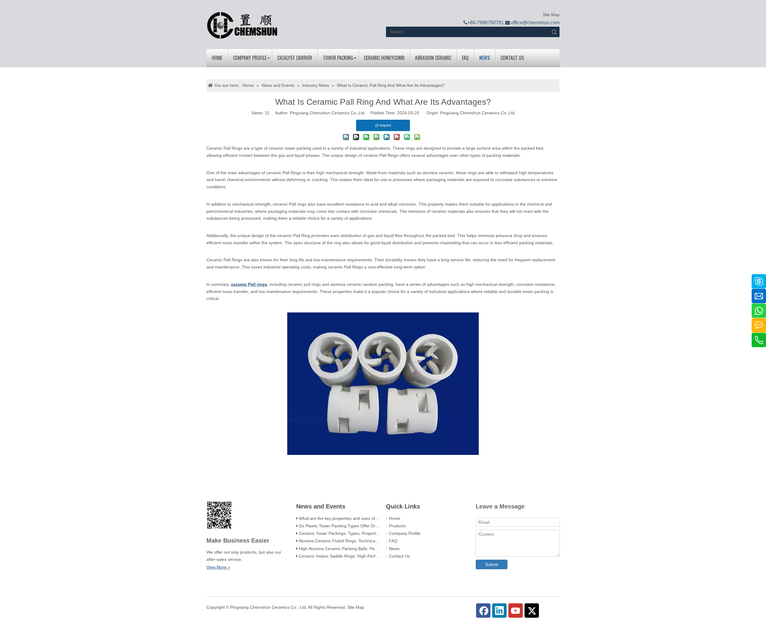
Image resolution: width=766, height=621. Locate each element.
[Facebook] (483, 610)
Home (217, 57)
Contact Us (512, 57)
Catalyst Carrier (294, 57)
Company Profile (250, 57)
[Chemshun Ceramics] (242, 25)
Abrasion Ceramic (433, 57)
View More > (218, 567)
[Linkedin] (499, 610)
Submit (491, 564)
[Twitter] (532, 610)
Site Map (551, 14)
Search (554, 32)
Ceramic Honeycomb (384, 57)
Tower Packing (338, 57)
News (484, 57)
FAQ (465, 57)
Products (397, 525)
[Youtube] (515, 610)
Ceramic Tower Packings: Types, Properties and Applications (356, 533)
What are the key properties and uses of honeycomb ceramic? (358, 518)
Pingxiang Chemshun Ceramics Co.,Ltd (477, 112)
